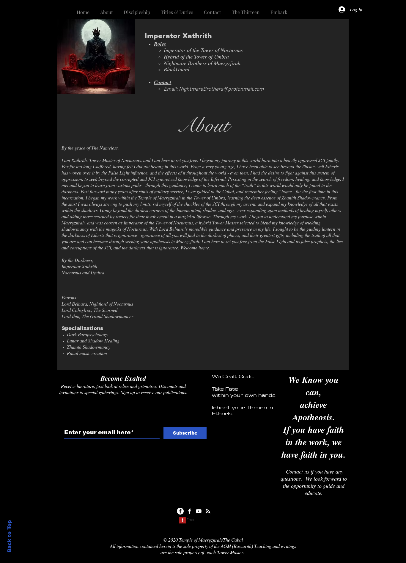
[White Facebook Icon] (189, 511)
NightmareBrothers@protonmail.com (221, 89)
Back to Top (9, 536)
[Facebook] (180, 511)
